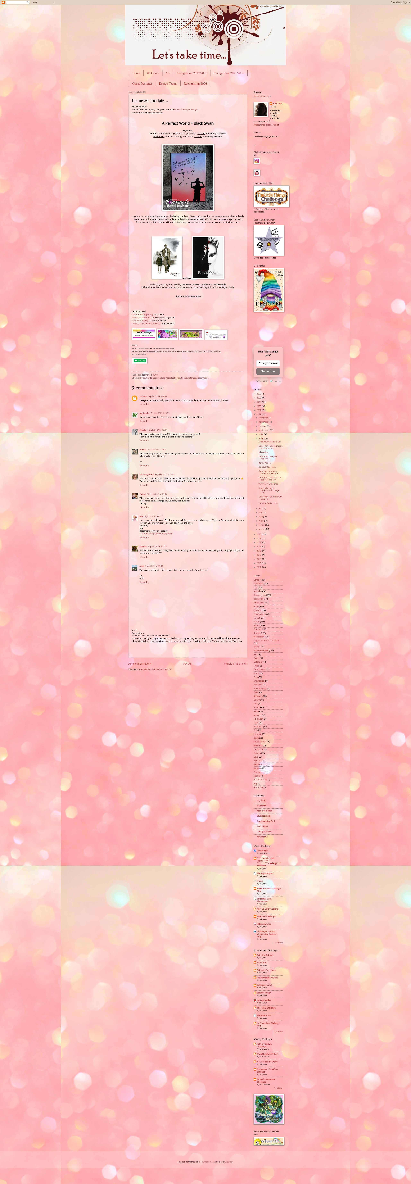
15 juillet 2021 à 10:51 (159, 413)
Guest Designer (142, 83)
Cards (149, 378)
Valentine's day (260, 764)
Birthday (257, 629)
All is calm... (263, 452)
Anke (142, 566)
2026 (259, 393)
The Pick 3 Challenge (266, 1007)
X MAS (260, 881)
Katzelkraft (170, 378)
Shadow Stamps (188, 378)
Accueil (187, 663)
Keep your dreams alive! (269, 441)
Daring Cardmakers (141, 317)
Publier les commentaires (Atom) (156, 669)
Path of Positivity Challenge (264, 1045)
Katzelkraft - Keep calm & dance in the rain (269, 478)
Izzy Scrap (261, 800)
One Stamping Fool (266, 821)
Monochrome (260, 741)
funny (256, 606)
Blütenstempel (263, 816)
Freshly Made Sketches (267, 977)
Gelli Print (258, 662)
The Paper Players (265, 873)
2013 (259, 563)
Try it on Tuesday (140, 320)
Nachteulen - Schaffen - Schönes (267, 1070)
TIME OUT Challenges (267, 916)
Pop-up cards (260, 772)
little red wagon (264, 924)
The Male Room (264, 1015)
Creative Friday (264, 992)
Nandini (143, 546)
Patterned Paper (261, 650)
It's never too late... (267, 467)
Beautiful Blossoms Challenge (266, 1080)
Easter (256, 658)
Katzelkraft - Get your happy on (268, 457)
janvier (262, 529)
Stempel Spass (264, 831)
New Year (258, 745)
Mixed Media (259, 669)
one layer (258, 684)
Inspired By (262, 850)
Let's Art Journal (147, 474)
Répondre (144, 404)
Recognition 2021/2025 (229, 73)
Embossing (259, 602)
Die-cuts (257, 610)
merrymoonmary (206, 1161)
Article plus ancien (235, 663)
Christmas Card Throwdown (264, 900)
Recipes (257, 768)
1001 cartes (262, 826)
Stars (256, 722)
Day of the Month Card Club (266, 640)
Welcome (153, 73)
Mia (141, 516)
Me (168, 73)
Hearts (257, 707)
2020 (259, 534)
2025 (259, 397)
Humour (257, 734)
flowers (257, 633)
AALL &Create (260, 688)
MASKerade (262, 836)
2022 (259, 410)
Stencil (257, 625)
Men (178, 378)
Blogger (229, 1161)
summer (257, 715)
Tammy (143, 494)
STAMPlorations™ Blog (267, 1054)
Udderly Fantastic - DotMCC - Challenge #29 (268, 490)
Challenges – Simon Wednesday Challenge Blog (267, 934)
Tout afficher (278, 943)
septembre (264, 430)
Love (256, 756)
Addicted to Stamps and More (146, 323)
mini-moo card (260, 779)
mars (261, 520)
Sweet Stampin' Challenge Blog (269, 889)
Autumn (257, 753)
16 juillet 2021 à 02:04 (157, 430)
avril (261, 516)
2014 (259, 559)
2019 (259, 538)
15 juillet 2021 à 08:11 (157, 396)
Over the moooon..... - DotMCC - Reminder (268, 472)
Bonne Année (264, 463)
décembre (264, 417)
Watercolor (259, 636)
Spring (257, 700)
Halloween (258, 718)
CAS (255, 587)
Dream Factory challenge (186, 109)
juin (260, 508)
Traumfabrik (202, 378)
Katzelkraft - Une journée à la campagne (270, 447)
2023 (259, 406)
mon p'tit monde (264, 810)
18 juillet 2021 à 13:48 (165, 474)
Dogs (256, 738)
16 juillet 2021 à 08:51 (157, 449)
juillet (261, 438)
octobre (263, 426)
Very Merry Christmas (268, 484)
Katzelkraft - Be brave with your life (270, 497)
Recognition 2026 (195, 83)
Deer (256, 692)
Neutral (257, 776)
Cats (256, 677)
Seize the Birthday (265, 955)
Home (136, 73)
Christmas (258, 583)
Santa (256, 711)
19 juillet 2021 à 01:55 (153, 516)
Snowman (258, 696)
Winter (257, 621)
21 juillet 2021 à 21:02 (157, 546)
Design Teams (168, 83)
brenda (143, 449)
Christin (143, 396)
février (262, 525)
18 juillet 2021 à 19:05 (157, 494)
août (261, 434)
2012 (259, 567)
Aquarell (257, 760)
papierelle (144, 413)
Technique (258, 749)
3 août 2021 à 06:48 (154, 566)
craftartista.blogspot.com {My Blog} (156, 533)
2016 (259, 550)
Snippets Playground (266, 970)
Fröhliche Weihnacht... (268, 503)
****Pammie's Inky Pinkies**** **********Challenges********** (269, 862)
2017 (259, 546)
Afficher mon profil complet (266, 124)
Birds (142, 378)
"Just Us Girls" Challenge (268, 909)
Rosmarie (277, 103)
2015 (259, 554)
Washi (256, 646)
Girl (255, 730)
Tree (256, 665)
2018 (259, 542)
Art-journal (258, 787)
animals (257, 591)
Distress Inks (159, 378)
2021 (259, 414)
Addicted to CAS (264, 985)
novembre (264, 421)
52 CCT (257, 617)
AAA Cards (262, 962)
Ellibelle (143, 430)
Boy (255, 783)
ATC (255, 654)
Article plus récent (139, 663)
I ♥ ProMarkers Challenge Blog (268, 1024)
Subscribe (268, 371)
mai (261, 512)
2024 (259, 402)
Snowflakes (259, 680)
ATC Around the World (267, 1061)
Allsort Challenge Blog (142, 314)
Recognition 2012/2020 (192, 73)
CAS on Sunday (264, 1000)
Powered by (262, 381)
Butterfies (258, 726)
